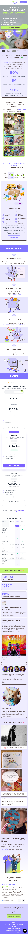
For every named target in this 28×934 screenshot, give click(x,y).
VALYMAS (14, 926)
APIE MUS (14, 922)
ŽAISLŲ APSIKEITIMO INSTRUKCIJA (14, 924)
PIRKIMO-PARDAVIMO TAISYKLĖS (14, 930)
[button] (1, 2)
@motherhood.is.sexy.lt (12, 747)
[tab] (5, 175)
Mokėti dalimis (9, 392)
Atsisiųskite (4, 849)
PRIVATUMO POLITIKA (14, 928)
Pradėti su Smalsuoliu (14, 427)
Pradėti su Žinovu (14, 501)
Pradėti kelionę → (14, 465)
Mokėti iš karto (19, 392)
